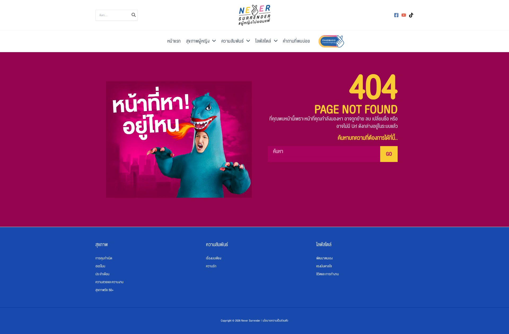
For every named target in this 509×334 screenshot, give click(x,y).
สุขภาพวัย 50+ (104, 290)
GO (389, 154)
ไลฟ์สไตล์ (263, 41)
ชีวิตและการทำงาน (327, 274)
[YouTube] (403, 15)
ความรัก (211, 266)
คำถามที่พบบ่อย (296, 41)
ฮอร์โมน (100, 266)
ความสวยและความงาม (109, 282)
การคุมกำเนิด (103, 258)
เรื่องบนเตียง (213, 258)
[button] (212, 41)
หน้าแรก (174, 41)
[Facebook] (396, 15)
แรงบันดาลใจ (324, 266)
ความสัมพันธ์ (232, 41)
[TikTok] (411, 15)
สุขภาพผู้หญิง (198, 41)
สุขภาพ (101, 245)
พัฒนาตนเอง (324, 258)
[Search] (133, 15)
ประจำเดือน (102, 274)
